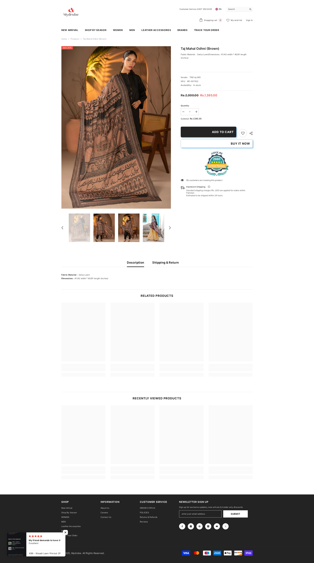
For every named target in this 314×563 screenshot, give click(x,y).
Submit (235, 513)
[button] (62, 227)
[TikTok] (208, 526)
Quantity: (185, 105)
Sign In (249, 20)
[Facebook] (182, 526)
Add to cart (223, 132)
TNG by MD (195, 77)
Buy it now (240, 143)
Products (75, 39)
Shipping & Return (165, 262)
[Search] (240, 9)
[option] (116, 127)
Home (64, 39)
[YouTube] (217, 526)
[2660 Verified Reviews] (216, 176)
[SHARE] (250, 133)
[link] (243, 133)
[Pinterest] (199, 526)
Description (135, 262)
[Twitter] (225, 526)
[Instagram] (191, 526)
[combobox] (237, 9)
